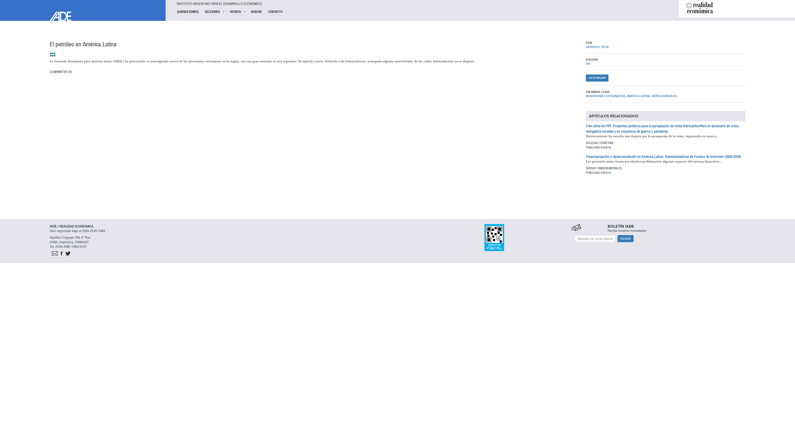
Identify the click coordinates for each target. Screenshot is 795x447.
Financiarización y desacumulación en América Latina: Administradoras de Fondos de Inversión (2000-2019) (663, 156)
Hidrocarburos (664, 96)
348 (609, 147)
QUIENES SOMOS (188, 12)
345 (609, 173)
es (52, 54)
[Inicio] (83, 10)
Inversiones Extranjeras (605, 96)
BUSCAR (256, 12)
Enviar (625, 239)
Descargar (597, 78)
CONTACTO (275, 12)
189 (588, 64)
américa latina (638, 96)
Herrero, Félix (597, 47)
